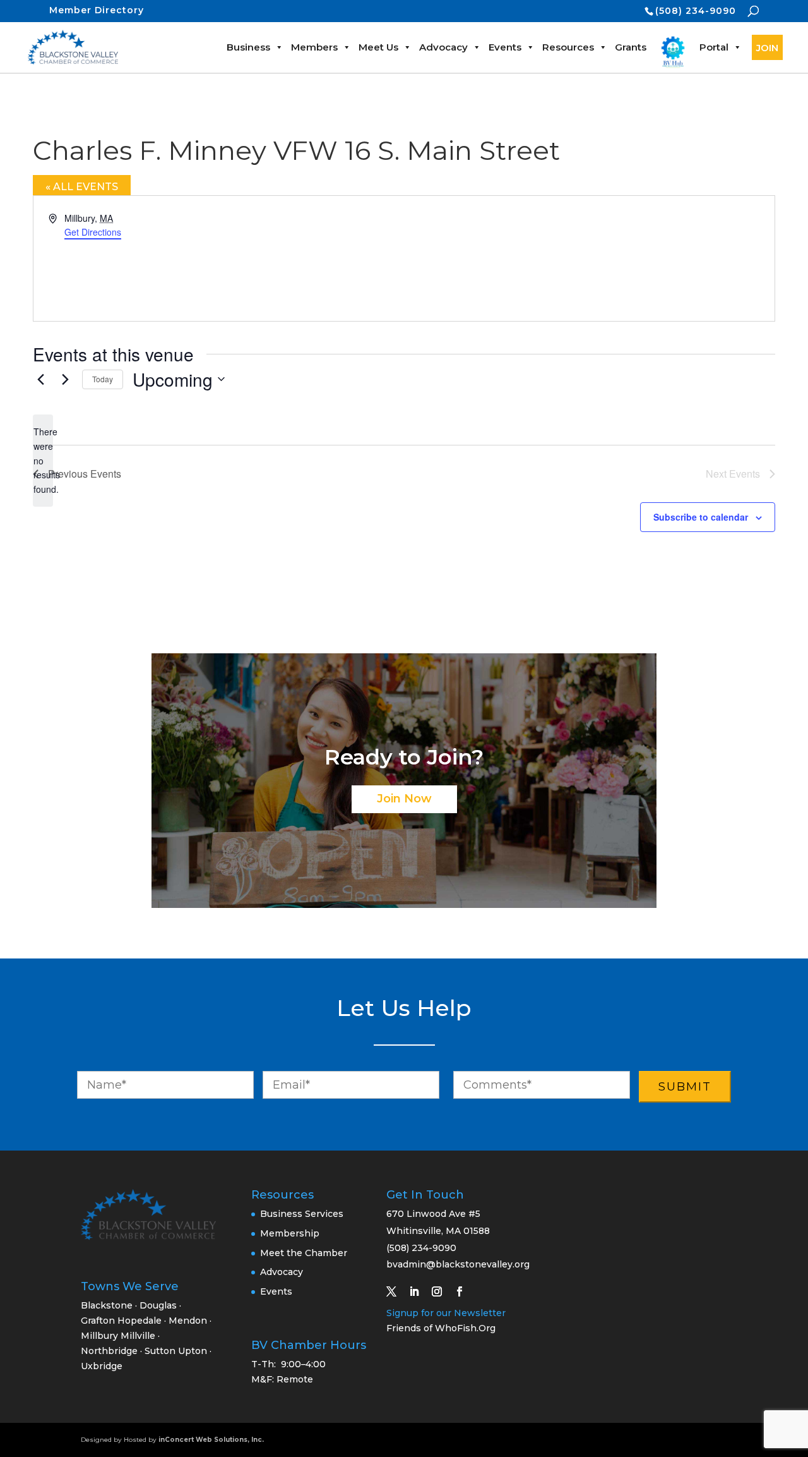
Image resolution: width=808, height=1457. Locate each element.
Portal (713, 47)
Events (505, 47)
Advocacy (443, 47)
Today (102, 378)
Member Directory (96, 10)
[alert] (43, 460)
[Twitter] (396, 1291)
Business (248, 47)
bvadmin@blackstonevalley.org (458, 1264)
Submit (684, 1087)
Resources (568, 47)
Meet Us (378, 47)
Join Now (404, 799)
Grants (630, 47)
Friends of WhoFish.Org (441, 1328)
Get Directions (92, 232)
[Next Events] (65, 379)
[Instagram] (442, 1291)
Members (314, 47)
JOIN (767, 48)
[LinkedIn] (419, 1291)
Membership (289, 1233)
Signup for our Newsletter (446, 1313)
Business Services (301, 1213)
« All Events (81, 187)
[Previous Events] (40, 379)
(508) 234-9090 (695, 10)
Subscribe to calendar (700, 517)
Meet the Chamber (303, 1253)
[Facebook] (464, 1291)
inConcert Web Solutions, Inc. (211, 1440)
